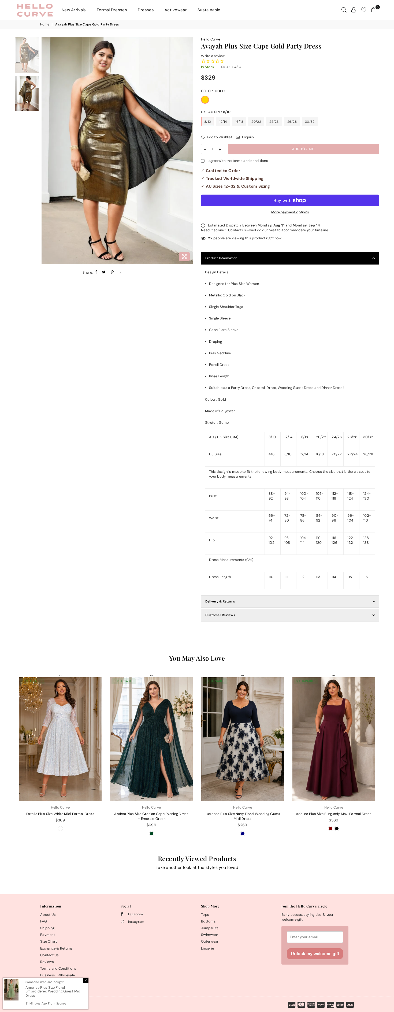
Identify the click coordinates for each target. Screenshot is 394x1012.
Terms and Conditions (58, 968)
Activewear (176, 10)
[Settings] (353, 10)
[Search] (344, 10)
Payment (47, 934)
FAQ (43, 921)
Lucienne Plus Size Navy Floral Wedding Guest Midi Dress (242, 816)
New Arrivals (74, 10)
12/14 (223, 122)
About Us (48, 914)
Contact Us (49, 955)
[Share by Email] (120, 273)
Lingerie (207, 948)
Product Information (221, 258)
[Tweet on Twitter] (104, 273)
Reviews (47, 961)
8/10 (207, 122)
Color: (213, 91)
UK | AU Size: (216, 112)
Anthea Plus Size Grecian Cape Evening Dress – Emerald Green (151, 816)
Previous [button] (46, 150)
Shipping (47, 928)
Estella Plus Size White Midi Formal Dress (60, 814)
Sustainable (209, 10)
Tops (205, 914)
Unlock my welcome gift (315, 953)
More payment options (290, 212)
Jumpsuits (209, 928)
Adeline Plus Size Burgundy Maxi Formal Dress (333, 814)
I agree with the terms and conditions (237, 160)
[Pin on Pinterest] (112, 273)
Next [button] (188, 150)
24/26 (274, 122)
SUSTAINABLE (32, 681)
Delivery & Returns (220, 601)
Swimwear (209, 934)
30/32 (309, 122)
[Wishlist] (363, 10)
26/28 (292, 122)
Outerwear (209, 941)
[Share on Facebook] (96, 273)
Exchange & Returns (56, 948)
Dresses (146, 10)
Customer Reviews (220, 615)
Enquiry (247, 137)
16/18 (239, 122)
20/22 (256, 122)
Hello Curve (210, 39)
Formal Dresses (112, 10)
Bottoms (208, 921)
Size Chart (48, 941)
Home (44, 24)
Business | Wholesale (57, 975)
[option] (117, 150)
